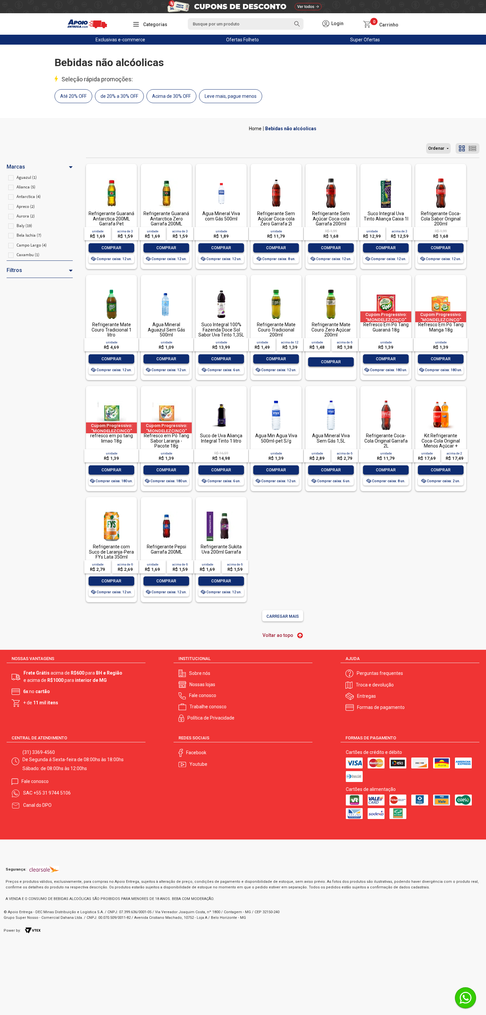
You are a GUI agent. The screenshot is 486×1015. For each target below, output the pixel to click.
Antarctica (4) (29, 196)
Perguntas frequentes (380, 673)
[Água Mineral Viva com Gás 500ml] (221, 179)
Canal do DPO (37, 805)
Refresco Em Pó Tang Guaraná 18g (386, 327)
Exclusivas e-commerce (120, 39)
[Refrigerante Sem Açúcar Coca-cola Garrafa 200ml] (331, 179)
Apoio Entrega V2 (255, 128)
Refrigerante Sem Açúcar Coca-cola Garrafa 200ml (331, 218)
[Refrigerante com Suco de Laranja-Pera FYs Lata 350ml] (111, 512)
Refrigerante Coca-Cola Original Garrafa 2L (386, 441)
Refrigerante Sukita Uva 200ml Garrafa (221, 549)
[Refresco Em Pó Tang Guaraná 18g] (386, 290)
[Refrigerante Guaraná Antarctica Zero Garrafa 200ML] (166, 179)
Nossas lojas (202, 684)
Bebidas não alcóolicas (290, 128)
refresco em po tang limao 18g (111, 438)
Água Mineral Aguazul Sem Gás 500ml (166, 329)
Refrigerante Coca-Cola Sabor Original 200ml (441, 218)
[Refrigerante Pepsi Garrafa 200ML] (166, 512)
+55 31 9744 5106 (52, 793)
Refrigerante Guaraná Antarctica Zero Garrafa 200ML (166, 218)
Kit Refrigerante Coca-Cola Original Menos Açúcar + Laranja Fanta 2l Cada (440, 443)
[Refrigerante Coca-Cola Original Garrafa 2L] (386, 401)
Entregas (366, 696)
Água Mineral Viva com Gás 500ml (221, 216)
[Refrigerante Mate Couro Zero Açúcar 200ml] (331, 290)
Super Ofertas (365, 39)
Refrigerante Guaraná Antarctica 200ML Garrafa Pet (111, 218)
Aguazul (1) (27, 177)
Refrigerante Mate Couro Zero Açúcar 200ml (331, 329)
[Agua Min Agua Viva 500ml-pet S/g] (276, 401)
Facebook (196, 752)
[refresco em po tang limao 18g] (111, 401)
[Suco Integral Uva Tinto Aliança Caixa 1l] (386, 179)
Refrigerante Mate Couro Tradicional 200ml (276, 329)
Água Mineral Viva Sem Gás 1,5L (331, 438)
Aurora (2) (26, 216)
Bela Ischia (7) (29, 235)
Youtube (198, 764)
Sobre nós (199, 673)
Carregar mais (282, 616)
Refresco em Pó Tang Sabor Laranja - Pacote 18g (166, 441)
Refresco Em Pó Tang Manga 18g (441, 327)
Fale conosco (202, 695)
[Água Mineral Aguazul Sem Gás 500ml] (166, 290)
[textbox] (246, 24)
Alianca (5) (26, 187)
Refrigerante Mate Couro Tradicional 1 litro (112, 329)
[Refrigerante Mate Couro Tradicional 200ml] (276, 290)
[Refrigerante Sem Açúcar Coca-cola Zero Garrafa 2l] (276, 179)
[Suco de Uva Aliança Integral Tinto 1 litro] (221, 401)
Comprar (111, 248)
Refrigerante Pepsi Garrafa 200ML (166, 549)
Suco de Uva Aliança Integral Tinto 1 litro (221, 438)
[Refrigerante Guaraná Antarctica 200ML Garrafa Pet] (111, 179)
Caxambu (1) (28, 254)
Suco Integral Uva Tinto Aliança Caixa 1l (386, 216)
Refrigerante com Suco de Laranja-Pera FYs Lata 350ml (111, 552)
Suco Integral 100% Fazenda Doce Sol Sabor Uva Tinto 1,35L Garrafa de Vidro (221, 332)
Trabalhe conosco (207, 706)
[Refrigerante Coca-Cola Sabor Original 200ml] (440, 179)
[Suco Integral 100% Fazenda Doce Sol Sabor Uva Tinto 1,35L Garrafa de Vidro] (221, 290)
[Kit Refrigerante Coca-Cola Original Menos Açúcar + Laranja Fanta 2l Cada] (440, 401)
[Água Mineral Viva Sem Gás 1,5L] (331, 401)
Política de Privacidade (210, 718)
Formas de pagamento (381, 707)
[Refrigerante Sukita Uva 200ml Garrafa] (221, 512)
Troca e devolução (375, 684)
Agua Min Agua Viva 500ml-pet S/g (276, 438)
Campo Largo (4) (32, 245)
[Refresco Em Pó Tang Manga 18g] (440, 290)
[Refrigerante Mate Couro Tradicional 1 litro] (111, 290)
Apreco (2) (26, 206)
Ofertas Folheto (242, 39)
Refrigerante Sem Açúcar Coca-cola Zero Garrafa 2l (276, 218)
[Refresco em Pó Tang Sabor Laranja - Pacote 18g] (166, 401)
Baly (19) (24, 225)
